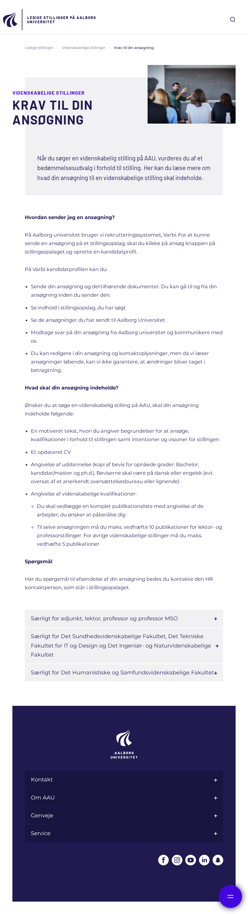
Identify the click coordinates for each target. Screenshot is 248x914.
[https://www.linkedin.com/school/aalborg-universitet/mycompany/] (204, 860)
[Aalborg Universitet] (10, 19)
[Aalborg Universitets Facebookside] (163, 860)
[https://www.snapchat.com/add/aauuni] (218, 860)
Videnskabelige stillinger (84, 47)
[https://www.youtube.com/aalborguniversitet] (190, 860)
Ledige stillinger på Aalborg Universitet (61, 19)
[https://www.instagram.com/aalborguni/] (177, 860)
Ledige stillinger (39, 47)
